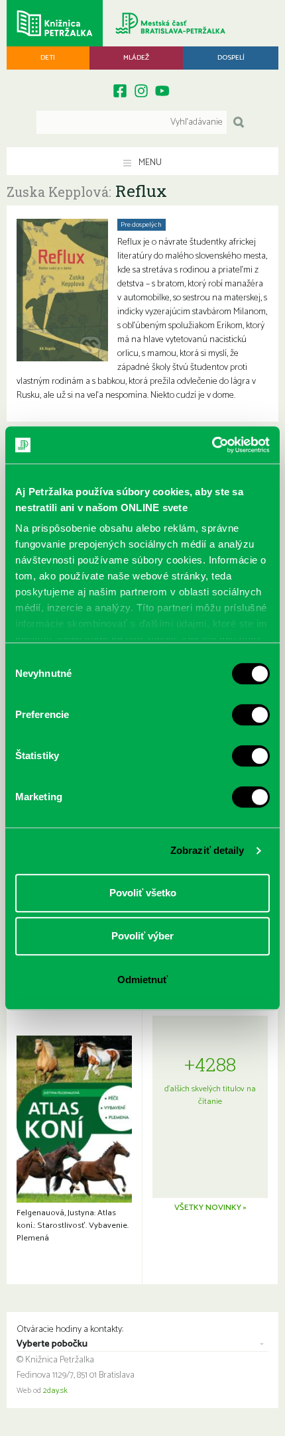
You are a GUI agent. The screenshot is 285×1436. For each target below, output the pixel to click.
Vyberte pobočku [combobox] (52, 1344)
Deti (47, 58)
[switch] (251, 714)
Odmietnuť (142, 979)
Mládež (136, 58)
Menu (149, 162)
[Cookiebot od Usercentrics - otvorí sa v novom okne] (212, 444)
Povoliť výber (142, 935)
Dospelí (231, 58)
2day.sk (55, 1391)
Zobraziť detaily (207, 850)
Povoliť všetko (142, 892)
